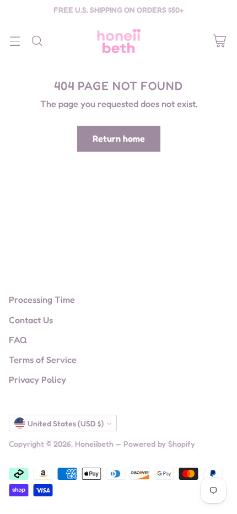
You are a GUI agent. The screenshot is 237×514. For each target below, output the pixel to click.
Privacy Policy (37, 379)
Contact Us (31, 319)
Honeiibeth (94, 443)
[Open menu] (14, 41)
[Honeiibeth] (118, 41)
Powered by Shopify (159, 443)
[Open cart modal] (219, 41)
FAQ (18, 339)
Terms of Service (43, 359)
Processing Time (42, 299)
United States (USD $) (66, 423)
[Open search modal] (36, 41)
